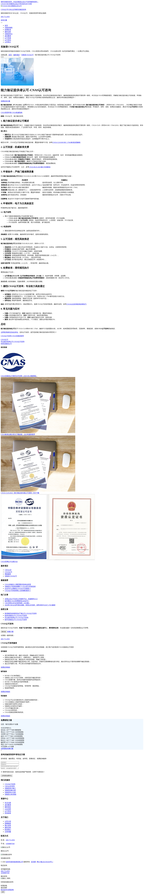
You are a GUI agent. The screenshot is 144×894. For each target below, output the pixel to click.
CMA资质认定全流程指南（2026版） (17, 603)
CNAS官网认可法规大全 (9, 561)
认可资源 (8, 38)
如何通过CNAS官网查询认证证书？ (17, 601)
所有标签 (8, 813)
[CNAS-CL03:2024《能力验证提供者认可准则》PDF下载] (38, 491)
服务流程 (8, 32)
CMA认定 (8, 570)
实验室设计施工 (10, 788)
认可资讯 (8, 40)
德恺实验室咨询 (13, 9)
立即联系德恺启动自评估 (9, 332)
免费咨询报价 (5, 667)
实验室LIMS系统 (10, 794)
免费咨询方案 (5, 101)
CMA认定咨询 (10, 786)
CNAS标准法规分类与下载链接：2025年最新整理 (18, 434)
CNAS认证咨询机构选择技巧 (76, 304)
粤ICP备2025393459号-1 (45, 862)
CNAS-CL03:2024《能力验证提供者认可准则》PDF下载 (20, 493)
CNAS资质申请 (6, 112)
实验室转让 (9, 34)
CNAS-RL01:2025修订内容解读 (39, 167)
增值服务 (8, 574)
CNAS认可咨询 (6, 336)
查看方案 (10, 631)
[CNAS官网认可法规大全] (48, 560)
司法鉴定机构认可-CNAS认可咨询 (12, 341)
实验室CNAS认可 (27, 55)
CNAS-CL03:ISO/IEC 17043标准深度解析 (66, 142)
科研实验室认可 (6, 343)
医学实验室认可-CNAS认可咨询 (16, 619)
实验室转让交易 (10, 792)
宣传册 (33, 862)
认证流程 (8, 809)
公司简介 (8, 42)
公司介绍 (8, 821)
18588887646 (10, 843)
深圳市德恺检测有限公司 (14, 862)
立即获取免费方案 (7, 748)
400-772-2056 (5, 16)
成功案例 (8, 36)
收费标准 (8, 29)
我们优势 (8, 825)
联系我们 (8, 829)
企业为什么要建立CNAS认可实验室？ (18, 588)
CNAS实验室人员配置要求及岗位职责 (18, 584)
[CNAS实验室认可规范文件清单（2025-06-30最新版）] (13, 374)
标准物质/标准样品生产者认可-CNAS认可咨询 (21, 613)
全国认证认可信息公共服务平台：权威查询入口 (21, 599)
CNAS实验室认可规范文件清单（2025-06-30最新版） (19, 376)
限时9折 (4, 631)
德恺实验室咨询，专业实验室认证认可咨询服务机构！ (19, 2)
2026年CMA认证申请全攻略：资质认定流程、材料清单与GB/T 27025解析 (30, 605)
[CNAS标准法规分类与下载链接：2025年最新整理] (38, 432)
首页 (6, 25)
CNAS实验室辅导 (17, 336)
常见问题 (8, 803)
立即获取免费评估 (7, 775)
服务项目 (16, 55)
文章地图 (8, 831)
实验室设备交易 (10, 790)
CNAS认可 (4, 339)
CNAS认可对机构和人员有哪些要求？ (18, 590)
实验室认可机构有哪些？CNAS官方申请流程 (20, 586)
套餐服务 (8, 823)
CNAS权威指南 (16, 112)
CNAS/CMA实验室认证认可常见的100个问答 (16, 4)
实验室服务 (9, 27)
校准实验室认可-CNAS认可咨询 (16, 615)
